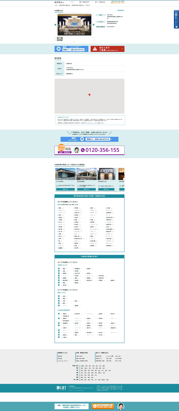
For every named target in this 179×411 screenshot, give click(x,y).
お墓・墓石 (108, 360)
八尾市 (66, 337)
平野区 (102, 280)
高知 (92, 377)
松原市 (66, 335)
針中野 (78, 248)
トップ (72, 2)
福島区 (114, 280)
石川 (103, 370)
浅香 (93, 220)
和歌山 (99, 372)
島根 (89, 375)
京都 (89, 372)
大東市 (66, 328)
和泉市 (102, 314)
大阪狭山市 (67, 316)
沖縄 (107, 379)
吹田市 (90, 323)
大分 (96, 379)
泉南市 (114, 323)
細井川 (93, 227)
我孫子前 (110, 224)
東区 (65, 303)
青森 (86, 365)
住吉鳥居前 (110, 229)
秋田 (97, 365)
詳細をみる (65, 189)
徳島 (89, 377)
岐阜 (89, 370)
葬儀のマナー (99, 358)
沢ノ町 (62, 231)
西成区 (90, 278)
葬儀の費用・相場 (100, 360)
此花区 (78, 271)
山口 (96, 375)
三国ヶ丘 (78, 212)
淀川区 (66, 285)
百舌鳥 (78, 215)
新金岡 (93, 222)
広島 (85, 375)
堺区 (65, 298)
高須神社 (110, 212)
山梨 (110, 370)
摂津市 (102, 323)
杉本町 (78, 224)
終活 (116, 360)
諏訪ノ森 (78, 236)
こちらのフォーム (91, 123)
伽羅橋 (62, 248)
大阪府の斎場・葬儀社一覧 (64, 5)
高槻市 (90, 325)
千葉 (93, 368)
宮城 (93, 365)
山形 (100, 365)
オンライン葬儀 (109, 356)
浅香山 (62, 217)
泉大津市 (78, 314)
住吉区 (90, 273)
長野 (96, 370)
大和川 (78, 217)
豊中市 (90, 328)
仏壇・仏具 (117, 356)
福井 (106, 370)
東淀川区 (90, 280)
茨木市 (114, 314)
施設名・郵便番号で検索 (82, 360)
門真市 (102, 318)
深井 (61, 238)
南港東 (93, 245)
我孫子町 (110, 231)
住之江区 (78, 273)
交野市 (90, 318)
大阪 (82, 372)
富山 (99, 370)
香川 (85, 377)
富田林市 (114, 328)
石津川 (78, 227)
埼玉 (90, 368)
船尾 (93, 236)
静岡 (85, 370)
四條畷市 (66, 323)
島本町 (78, 323)
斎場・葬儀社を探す (84, 2)
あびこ (62, 236)
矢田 (77, 245)
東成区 (78, 280)
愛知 (82, 370)
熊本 (92, 379)
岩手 (90, 365)
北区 (65, 271)
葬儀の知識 (98, 356)
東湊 (77, 220)
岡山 (82, 375)
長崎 (89, 379)
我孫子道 (110, 220)
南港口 (78, 243)
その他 (119, 360)
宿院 (93, 208)
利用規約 (60, 358)
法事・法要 (108, 358)
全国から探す (79, 356)
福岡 (82, 379)
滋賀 (92, 372)
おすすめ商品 (118, 358)
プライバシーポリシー (63, 360)
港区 (65, 283)
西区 (77, 278)
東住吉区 (66, 280)
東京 (82, 368)
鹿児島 (103, 379)
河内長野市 (67, 321)
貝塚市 (66, 318)
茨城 (97, 368)
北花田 (62, 227)
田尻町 (102, 325)
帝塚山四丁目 (80, 238)
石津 (109, 227)
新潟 (92, 370)
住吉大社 (78, 229)
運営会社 (60, 356)
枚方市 (102, 332)
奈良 (96, 372)
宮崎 (99, 379)
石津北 (78, 222)
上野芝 (62, 220)
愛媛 (82, 377)
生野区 (90, 268)
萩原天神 (110, 245)
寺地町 (78, 208)
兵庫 (85, 372)
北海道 (82, 365)
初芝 (61, 243)
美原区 (78, 305)
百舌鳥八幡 (110, 217)
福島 (104, 365)
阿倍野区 (78, 268)
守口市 (102, 335)
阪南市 (78, 332)
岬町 (77, 335)
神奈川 (85, 368)
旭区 (65, 268)
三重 (104, 372)
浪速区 (66, 278)
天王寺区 (102, 275)
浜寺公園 (94, 241)
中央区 (78, 275)
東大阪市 (90, 332)
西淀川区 (102, 278)
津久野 (62, 229)
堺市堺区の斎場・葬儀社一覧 (77, 5)
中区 (65, 301)
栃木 (104, 368)
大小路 (109, 208)
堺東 (61, 208)
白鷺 (61, 234)
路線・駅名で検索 (80, 358)
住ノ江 (62, 222)
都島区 (78, 283)
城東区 (66, 273)
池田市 (66, 314)
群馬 (100, 368)
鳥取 (92, 375)
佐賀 (85, 379)
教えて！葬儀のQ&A (100, 2)
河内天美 (110, 238)
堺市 (61, 215)
